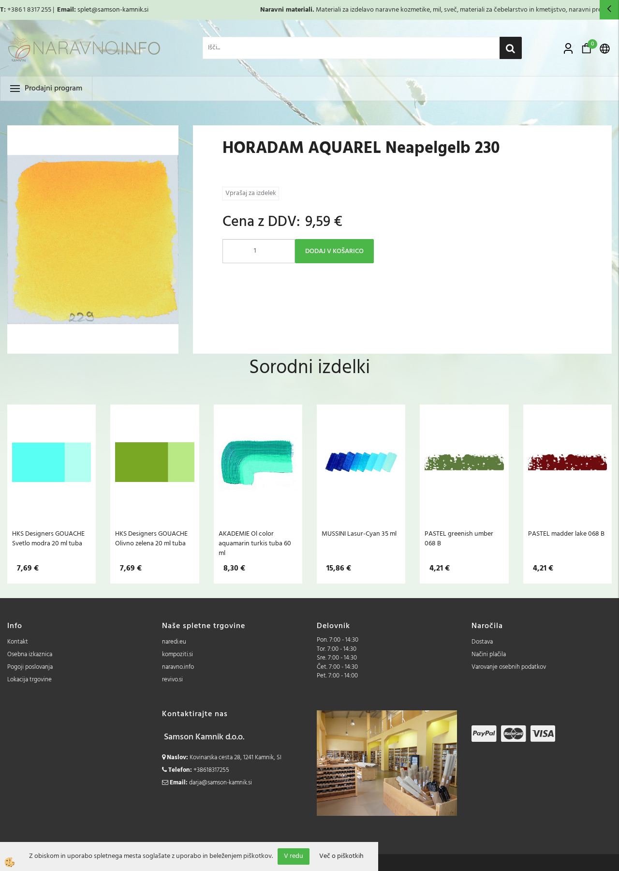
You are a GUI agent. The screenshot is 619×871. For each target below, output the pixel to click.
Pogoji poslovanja (30, 667)
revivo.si (172, 680)
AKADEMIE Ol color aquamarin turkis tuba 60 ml (255, 543)
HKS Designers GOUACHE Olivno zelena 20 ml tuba (151, 538)
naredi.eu (174, 642)
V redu (293, 856)
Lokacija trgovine (29, 680)
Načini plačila (489, 654)
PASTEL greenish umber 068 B (459, 538)
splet (84, 9)
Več (51, 467)
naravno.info (178, 667)
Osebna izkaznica (29, 654)
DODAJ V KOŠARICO (334, 251)
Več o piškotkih (341, 856)
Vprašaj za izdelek (250, 193)
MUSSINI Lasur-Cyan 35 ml (359, 533)
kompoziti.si (177, 654)
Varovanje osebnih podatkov (509, 667)
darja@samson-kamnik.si (220, 783)
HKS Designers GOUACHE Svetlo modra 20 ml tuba (48, 538)
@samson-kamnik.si (119, 9)
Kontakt (17, 642)
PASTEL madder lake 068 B (566, 533)
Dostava (482, 642)
